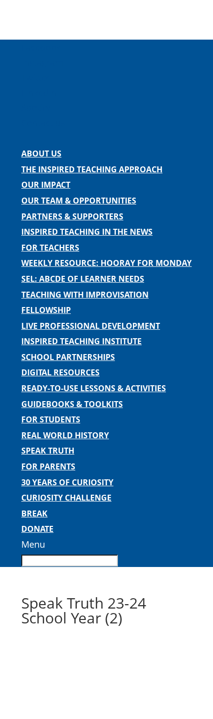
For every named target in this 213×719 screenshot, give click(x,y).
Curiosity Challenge (66, 497)
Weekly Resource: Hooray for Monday (106, 262)
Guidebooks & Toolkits (72, 404)
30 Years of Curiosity (67, 482)
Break (34, 513)
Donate (37, 528)
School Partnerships (68, 357)
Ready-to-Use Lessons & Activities (93, 388)
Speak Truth (47, 450)
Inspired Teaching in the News (87, 231)
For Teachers (50, 247)
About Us (41, 153)
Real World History (65, 435)
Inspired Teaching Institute (81, 341)
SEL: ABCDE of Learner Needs (82, 278)
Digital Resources (60, 372)
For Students (50, 419)
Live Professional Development (90, 325)
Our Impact (45, 184)
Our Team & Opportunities (78, 200)
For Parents (48, 466)
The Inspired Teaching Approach (91, 169)
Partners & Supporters (72, 216)
